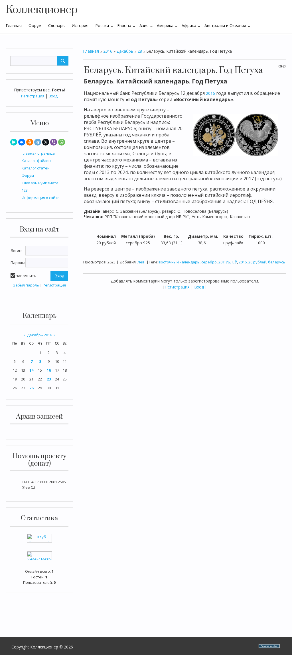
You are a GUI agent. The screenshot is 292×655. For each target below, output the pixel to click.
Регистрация (32, 96)
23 (49, 379)
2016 (107, 51)
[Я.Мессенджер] (13, 142)
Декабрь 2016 (39, 334)
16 (49, 370)
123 (25, 190)
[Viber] (53, 142)
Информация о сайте (41, 197)
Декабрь (125, 51)
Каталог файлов (36, 160)
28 (31, 387)
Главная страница (38, 153)
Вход (53, 96)
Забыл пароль (26, 285)
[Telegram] (37, 142)
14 (31, 370)
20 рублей (257, 262)
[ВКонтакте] (21, 142)
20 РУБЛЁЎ (227, 262)
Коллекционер (42, 10)
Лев (141, 262)
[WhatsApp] (61, 142)
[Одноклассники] (29, 142)
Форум (28, 175)
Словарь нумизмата (40, 182)
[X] (45, 142)
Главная (91, 51)
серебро (209, 262)
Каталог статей (36, 168)
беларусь (276, 262)
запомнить (26, 275)
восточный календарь (179, 262)
